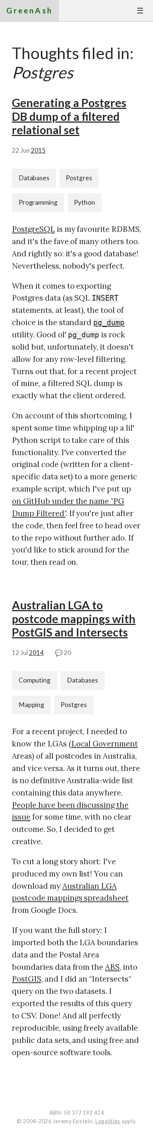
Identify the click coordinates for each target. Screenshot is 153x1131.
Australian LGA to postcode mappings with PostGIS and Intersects (74, 618)
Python (84, 202)
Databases (34, 178)
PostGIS (26, 979)
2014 (36, 653)
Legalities (107, 1121)
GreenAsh (29, 10)
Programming (38, 202)
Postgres (79, 178)
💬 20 (63, 653)
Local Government (104, 744)
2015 (38, 150)
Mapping (32, 705)
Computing (35, 680)
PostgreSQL (33, 229)
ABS (112, 967)
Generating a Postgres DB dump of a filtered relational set (69, 116)
